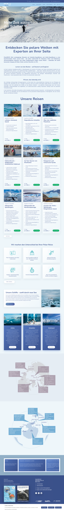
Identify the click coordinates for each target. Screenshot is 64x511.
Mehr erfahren (9, 281)
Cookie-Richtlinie (14, 509)
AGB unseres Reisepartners (9, 481)
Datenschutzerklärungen (8, 480)
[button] (56, 470)
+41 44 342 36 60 (37, 1)
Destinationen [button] (38, 4)
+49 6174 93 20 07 (46, 1)
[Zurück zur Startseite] (7, 4)
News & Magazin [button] (50, 4)
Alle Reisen (8, 236)
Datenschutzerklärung (8, 509)
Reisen (34, 4)
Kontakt (30, 1)
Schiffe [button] (44, 4)
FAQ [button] (54, 4)
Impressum (6, 479)
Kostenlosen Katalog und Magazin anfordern (12, 484)
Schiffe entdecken (10, 304)
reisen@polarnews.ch (56, 1)
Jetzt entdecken (17, 184)
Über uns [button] (58, 4)
